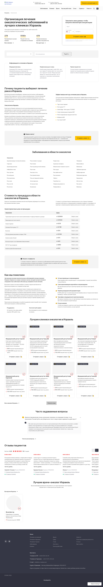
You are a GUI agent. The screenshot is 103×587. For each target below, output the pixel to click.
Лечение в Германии (35, 539)
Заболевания (33, 544)
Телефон (77, 30)
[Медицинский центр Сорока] (16, 339)
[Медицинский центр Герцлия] (40, 339)
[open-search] (94, 8)
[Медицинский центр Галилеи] (87, 378)
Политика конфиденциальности (84, 539)
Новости (78, 537)
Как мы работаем (57, 546)
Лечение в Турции (34, 541)
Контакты (55, 544)
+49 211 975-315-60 (48, 559)
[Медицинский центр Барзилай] (16, 378)
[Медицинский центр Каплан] (63, 339)
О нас (54, 541)
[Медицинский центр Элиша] (87, 339)
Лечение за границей (35, 537)
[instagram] (6, 541)
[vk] (9, 541)
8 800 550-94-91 (44, 556)
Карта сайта (79, 544)
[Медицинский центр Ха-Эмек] (40, 378)
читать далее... (9, 466)
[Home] (10, 3)
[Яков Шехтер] (14, 508)
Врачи (54, 537)
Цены (54, 539)
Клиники (32, 546)
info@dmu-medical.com (41, 562)
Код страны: (69, 30)
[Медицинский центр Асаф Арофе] (63, 378)
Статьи (78, 541)
